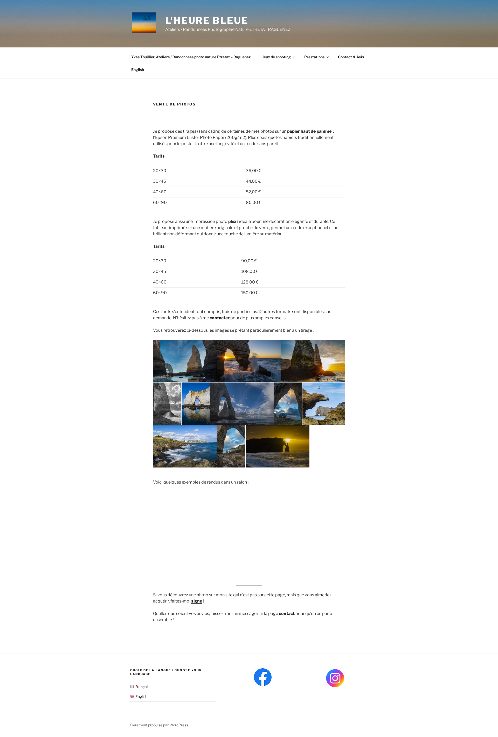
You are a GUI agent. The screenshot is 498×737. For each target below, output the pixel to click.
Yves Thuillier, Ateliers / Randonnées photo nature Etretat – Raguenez (191, 57)
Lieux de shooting (275, 57)
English (137, 69)
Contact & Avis (351, 57)
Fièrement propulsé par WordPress (159, 725)
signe (196, 601)
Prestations (314, 57)
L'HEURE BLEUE (206, 20)
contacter (220, 317)
